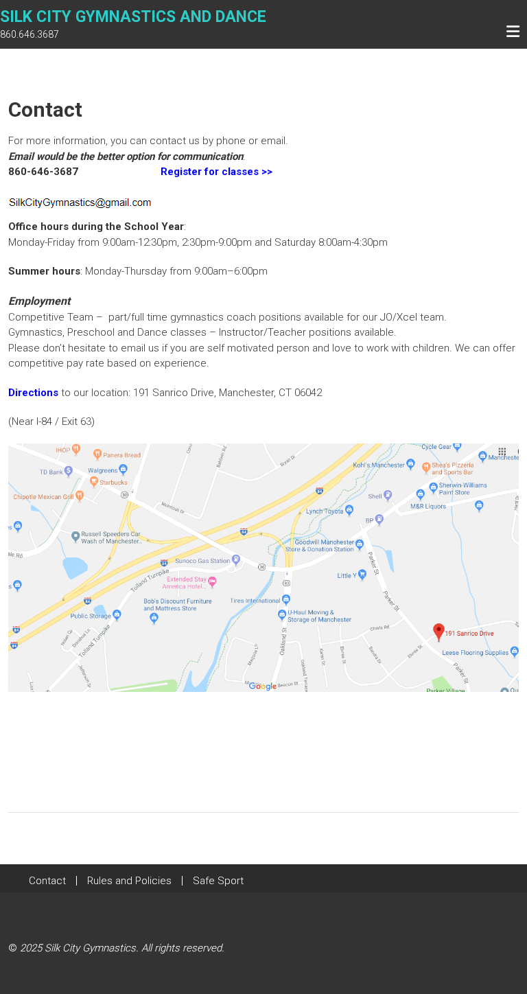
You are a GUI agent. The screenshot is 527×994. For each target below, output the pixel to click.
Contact (47, 881)
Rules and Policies (129, 881)
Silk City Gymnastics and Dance (133, 17)
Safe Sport (218, 881)
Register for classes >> (216, 171)
